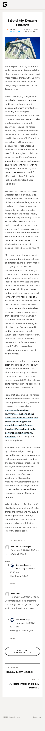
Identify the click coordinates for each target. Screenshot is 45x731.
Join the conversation (22, 651)
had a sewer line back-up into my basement (20, 433)
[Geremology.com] (5, 4)
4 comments (29, 32)
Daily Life (15, 32)
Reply (7, 561)
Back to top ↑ (37, 717)
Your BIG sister (18, 546)
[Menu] (40, 4)
